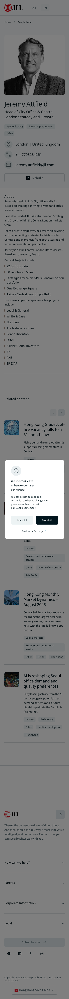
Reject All (22, 520)
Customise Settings (34, 531)
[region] (34, 499)
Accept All (47, 520)
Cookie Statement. (26, 508)
